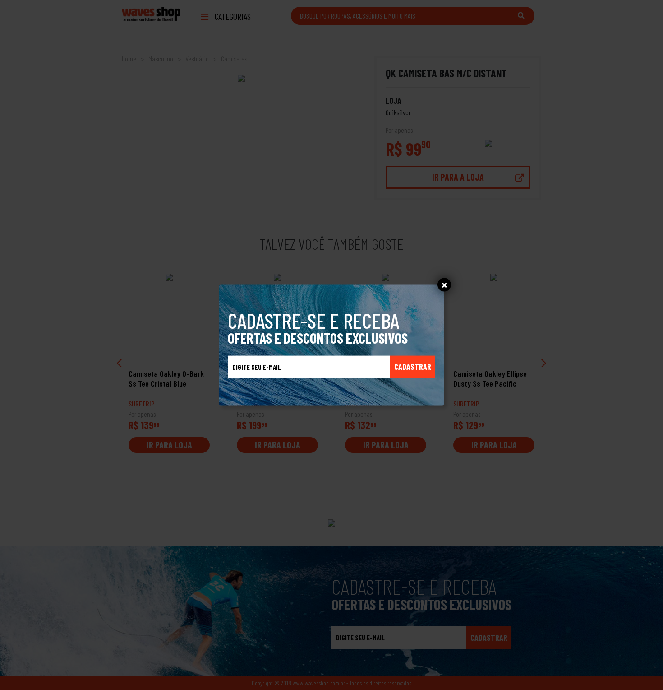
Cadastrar (412, 367)
